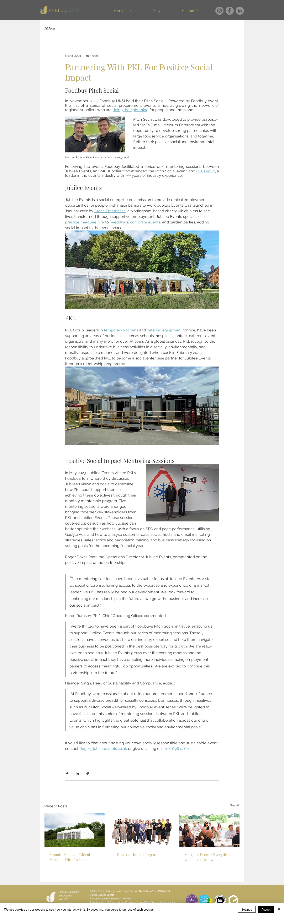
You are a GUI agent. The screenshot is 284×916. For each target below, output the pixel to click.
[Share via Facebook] (67, 774)
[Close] (279, 909)
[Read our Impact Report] (142, 830)
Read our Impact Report (137, 854)
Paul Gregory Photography (160, 902)
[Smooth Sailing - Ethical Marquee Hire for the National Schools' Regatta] (74, 830)
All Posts (50, 28)
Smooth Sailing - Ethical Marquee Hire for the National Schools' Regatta (70, 857)
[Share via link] (87, 774)
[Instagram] (219, 11)
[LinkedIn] (240, 11)
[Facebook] (230, 11)
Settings (246, 909)
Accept (266, 909)
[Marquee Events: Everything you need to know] (209, 830)
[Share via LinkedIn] (77, 774)
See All (235, 805)
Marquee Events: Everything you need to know (208, 857)
